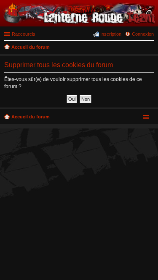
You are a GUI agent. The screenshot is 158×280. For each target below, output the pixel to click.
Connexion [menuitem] (143, 34)
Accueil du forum (30, 116)
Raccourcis (23, 34)
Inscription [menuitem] (110, 34)
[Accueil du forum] (79, 22)
